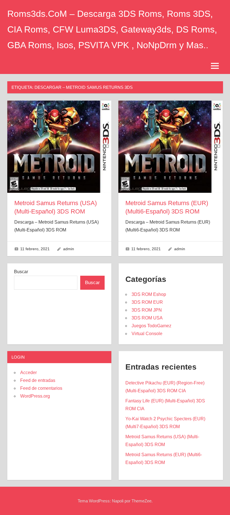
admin (68, 249)
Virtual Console (147, 333)
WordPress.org (35, 396)
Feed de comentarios (41, 388)
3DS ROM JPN (147, 310)
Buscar (21, 271)
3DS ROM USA (147, 318)
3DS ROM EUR (147, 302)
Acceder (28, 372)
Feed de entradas (37, 380)
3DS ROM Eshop (149, 294)
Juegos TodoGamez (151, 325)
